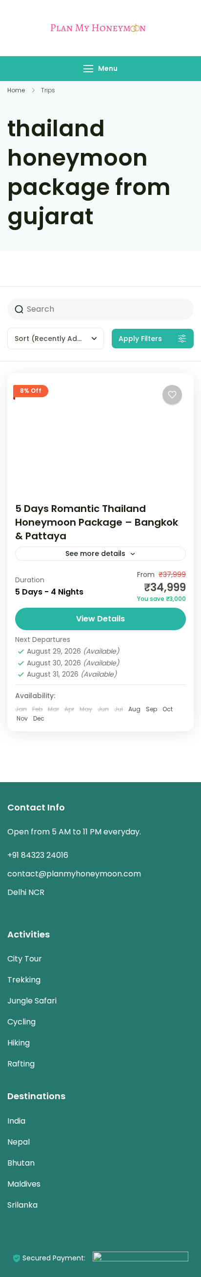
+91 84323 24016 (37, 855)
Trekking (23, 979)
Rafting (21, 1063)
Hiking (18, 1042)
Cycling (21, 1021)
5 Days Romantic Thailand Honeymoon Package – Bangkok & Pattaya (96, 522)
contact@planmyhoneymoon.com (74, 873)
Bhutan (21, 1163)
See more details (95, 553)
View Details (100, 618)
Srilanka (22, 1205)
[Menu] (88, 68)
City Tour (24, 958)
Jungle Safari (32, 1000)
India (16, 1121)
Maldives (23, 1184)
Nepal (18, 1142)
